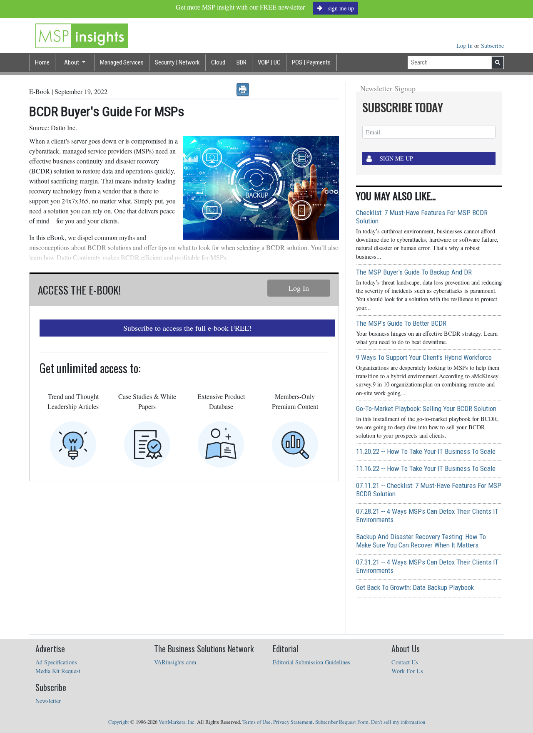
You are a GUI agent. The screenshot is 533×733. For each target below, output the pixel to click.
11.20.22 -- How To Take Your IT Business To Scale (426, 451)
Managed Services (122, 62)
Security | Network (177, 62)
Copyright (118, 722)
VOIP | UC (269, 62)
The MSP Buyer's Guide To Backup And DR (414, 272)
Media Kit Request (57, 671)
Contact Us (404, 662)
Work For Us (407, 671)
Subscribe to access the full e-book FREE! (187, 328)
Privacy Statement (293, 722)
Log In (465, 46)
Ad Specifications (56, 662)
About (72, 62)
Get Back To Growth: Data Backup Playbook (415, 587)
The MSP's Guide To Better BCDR (401, 323)
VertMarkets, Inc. (177, 722)
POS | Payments (311, 62)
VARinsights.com (175, 662)
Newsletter (48, 701)
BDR (242, 62)
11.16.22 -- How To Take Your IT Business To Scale (426, 468)
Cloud (218, 62)
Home (42, 62)
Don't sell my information (398, 722)
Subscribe (492, 46)
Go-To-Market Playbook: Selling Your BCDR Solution (426, 408)
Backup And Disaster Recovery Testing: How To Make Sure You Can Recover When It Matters (421, 540)
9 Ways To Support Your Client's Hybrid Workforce (424, 357)
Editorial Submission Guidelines (311, 662)
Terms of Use (256, 722)
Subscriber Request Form (342, 722)
